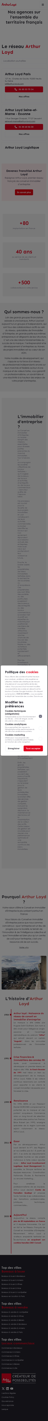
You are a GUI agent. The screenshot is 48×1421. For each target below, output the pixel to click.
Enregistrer (14, 748)
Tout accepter (33, 748)
